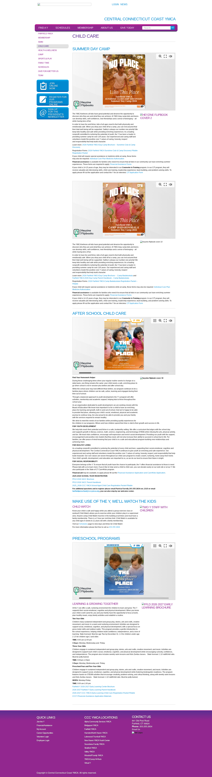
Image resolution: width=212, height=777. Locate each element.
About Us (107, 28)
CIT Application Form (135, 173)
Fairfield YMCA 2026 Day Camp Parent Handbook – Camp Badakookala (100, 278)
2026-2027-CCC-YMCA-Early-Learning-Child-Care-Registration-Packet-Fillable (103, 693)
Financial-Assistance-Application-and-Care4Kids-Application (141, 473)
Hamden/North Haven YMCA (95, 733)
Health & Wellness (47, 50)
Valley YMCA (89, 751)
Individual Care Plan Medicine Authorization (107, 159)
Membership (85, 28)
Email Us (136, 729)
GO (172, 28)
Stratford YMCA (90, 748)
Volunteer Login (43, 736)
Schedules (63, 28)
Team (40, 75)
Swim (40, 42)
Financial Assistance (44, 725)
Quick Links (46, 717)
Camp (40, 54)
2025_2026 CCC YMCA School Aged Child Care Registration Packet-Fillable (102, 486)
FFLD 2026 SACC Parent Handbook (86, 482)
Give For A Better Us (48, 71)
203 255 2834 (114, 527)
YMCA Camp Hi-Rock (92, 759)
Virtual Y (87, 763)
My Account (41, 729)
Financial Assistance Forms (121, 164)
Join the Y (40, 721)
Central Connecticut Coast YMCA (140, 19)
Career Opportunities (45, 733)
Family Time (43, 63)
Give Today (127, 28)
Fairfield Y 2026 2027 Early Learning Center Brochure (93, 687)
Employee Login (43, 740)
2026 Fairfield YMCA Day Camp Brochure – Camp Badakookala (107, 276)
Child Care (43, 46)
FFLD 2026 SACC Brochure (83, 479)
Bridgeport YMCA (91, 725)
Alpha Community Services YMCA (97, 721)
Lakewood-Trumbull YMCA (95, 736)
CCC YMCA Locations (101, 717)
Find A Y (43, 28)
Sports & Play (45, 58)
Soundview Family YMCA (94, 744)
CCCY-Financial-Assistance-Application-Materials (91, 696)
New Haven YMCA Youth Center (97, 740)
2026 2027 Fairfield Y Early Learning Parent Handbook (94, 690)
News (123, 4)
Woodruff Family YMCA (93, 755)
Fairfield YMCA (45, 33)
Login (115, 4)
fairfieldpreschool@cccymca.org (85, 491)
